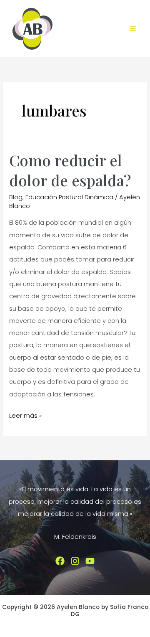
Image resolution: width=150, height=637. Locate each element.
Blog (15, 197)
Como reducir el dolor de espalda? (70, 170)
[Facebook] (60, 561)
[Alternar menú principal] (133, 28)
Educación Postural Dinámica (69, 197)
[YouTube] (90, 561)
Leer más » (25, 416)
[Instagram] (75, 561)
